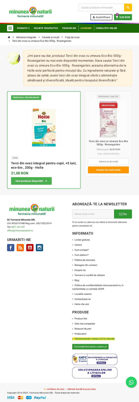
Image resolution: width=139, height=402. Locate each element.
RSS (20, 247)
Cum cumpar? (82, 250)
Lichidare (86, 28)
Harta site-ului (82, 304)
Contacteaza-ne (83, 299)
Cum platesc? (82, 255)
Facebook (10, 247)
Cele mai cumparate (85, 323)
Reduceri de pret (83, 328)
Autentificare (101, 17)
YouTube (29, 247)
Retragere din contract (86, 265)
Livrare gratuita (82, 239)
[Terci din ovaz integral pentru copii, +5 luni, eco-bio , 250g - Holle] (44, 127)
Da (124, 214)
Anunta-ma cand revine (108, 169)
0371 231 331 (18, 227)
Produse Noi (81, 318)
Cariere (78, 244)
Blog (77, 280)
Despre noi (80, 270)
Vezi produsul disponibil (29, 180)
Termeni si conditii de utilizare (90, 275)
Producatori (80, 333)
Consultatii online (106, 28)
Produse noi (69, 28)
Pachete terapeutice (46, 28)
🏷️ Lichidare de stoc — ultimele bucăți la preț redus (69, 389)
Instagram (39, 247)
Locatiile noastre (83, 294)
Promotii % (23, 28)
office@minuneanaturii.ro (20, 230)
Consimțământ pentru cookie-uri (90, 346)
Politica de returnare (85, 260)
